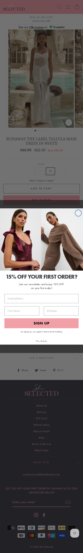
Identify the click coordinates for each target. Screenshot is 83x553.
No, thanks (41, 341)
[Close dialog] (78, 213)
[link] (41, 239)
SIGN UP (41, 323)
